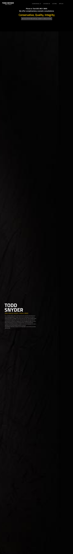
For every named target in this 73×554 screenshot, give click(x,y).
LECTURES (54, 3)
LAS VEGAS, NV (46, 3)
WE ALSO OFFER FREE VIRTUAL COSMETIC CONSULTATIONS (36, 19)
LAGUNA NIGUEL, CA (36, 3)
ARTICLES (61, 3)
